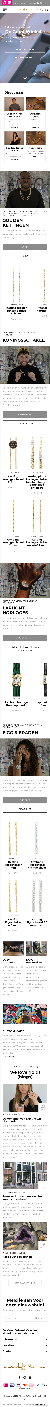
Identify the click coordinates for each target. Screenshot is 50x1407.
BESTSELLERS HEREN (25, 57)
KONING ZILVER (25, 424)
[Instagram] (24, 1377)
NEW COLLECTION (25, 49)
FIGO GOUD (25, 800)
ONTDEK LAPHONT (25, 638)
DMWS (38, 1396)
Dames (25, 247)
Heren (25, 256)
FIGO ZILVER (25, 809)
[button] (5, 9)
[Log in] (37, 9)
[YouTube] (30, 1377)
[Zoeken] (41, 9)
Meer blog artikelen (25, 1283)
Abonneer (39, 1318)
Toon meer (8, 1056)
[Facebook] (19, 1377)
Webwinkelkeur (41, 1405)
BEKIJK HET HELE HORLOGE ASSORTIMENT (25, 649)
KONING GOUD (25, 414)
